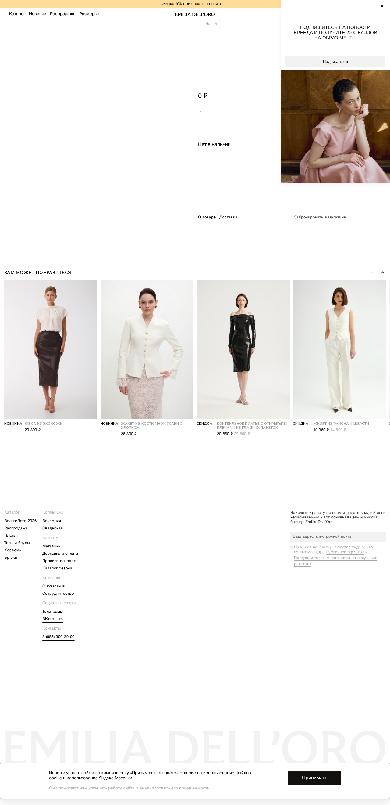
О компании (53, 586)
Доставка (228, 217)
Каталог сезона (57, 568)
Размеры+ (89, 14)
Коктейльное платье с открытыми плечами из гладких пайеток (252, 425)
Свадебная (52, 528)
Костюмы (13, 550)
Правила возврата (60, 561)
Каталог (17, 14)
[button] (382, 272)
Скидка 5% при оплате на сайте (191, 4)
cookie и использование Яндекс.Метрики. (91, 778)
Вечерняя (51, 521)
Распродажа (63, 14)
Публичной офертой (345, 552)
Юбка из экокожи (43, 423)
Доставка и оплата (60, 554)
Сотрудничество (58, 594)
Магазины (51, 546)
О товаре (207, 217)
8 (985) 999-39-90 (58, 637)
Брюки (10, 558)
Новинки (37, 14)
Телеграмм (52, 612)
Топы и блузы (17, 543)
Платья (11, 536)
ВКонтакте (52, 619)
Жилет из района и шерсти (341, 423)
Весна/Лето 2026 (20, 521)
